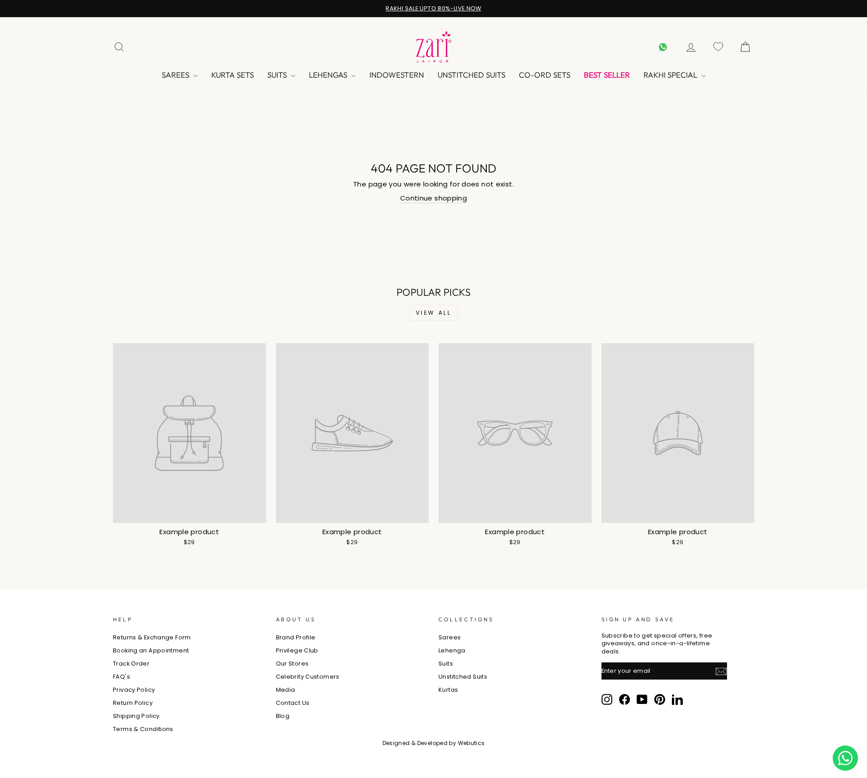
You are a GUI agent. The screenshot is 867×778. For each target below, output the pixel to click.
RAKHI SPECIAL (671, 74)
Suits (278, 74)
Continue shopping (433, 198)
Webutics (471, 743)
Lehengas (329, 74)
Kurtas (448, 690)
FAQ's (121, 676)
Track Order (131, 663)
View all (434, 313)
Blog (283, 716)
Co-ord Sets (544, 74)
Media (285, 690)
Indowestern (396, 74)
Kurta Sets (232, 74)
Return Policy (133, 703)
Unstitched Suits (471, 74)
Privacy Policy (134, 690)
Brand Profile (296, 637)
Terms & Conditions (143, 729)
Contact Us (293, 703)
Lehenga (452, 650)
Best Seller (607, 74)
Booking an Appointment (151, 650)
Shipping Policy (136, 716)
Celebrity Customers (308, 676)
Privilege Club (297, 650)
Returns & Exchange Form (152, 637)
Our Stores (292, 663)
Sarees (176, 74)
